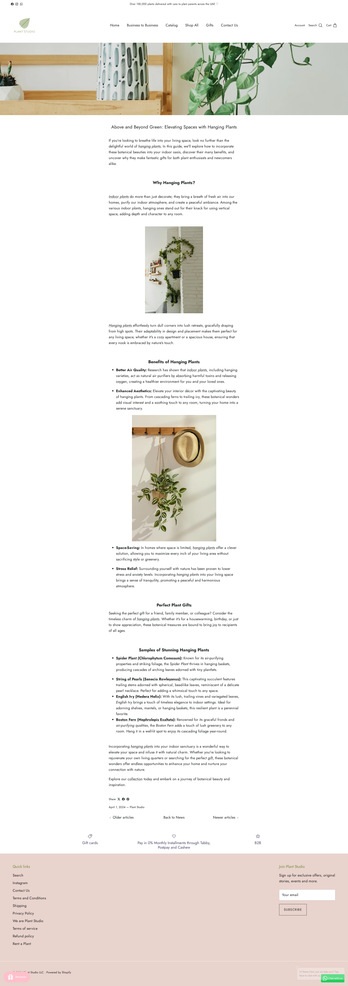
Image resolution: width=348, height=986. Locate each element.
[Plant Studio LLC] (24, 25)
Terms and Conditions (29, 898)
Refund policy (23, 936)
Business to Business (142, 25)
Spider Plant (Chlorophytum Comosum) (148, 658)
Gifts (209, 25)
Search (18, 875)
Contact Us (229, 25)
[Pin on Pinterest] (128, 799)
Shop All (191, 25)
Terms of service (25, 928)
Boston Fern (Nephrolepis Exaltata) (145, 719)
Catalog (172, 25)
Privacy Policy (23, 913)
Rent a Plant (22, 943)
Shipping (19, 905)
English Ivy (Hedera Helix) (138, 696)
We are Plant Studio (28, 921)
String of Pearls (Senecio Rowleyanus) (148, 679)
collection (135, 779)
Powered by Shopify (58, 972)
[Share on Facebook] (123, 799)
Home (114, 25)
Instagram (20, 883)
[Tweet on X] (118, 799)
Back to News (174, 817)
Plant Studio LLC (34, 972)
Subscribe (293, 909)
